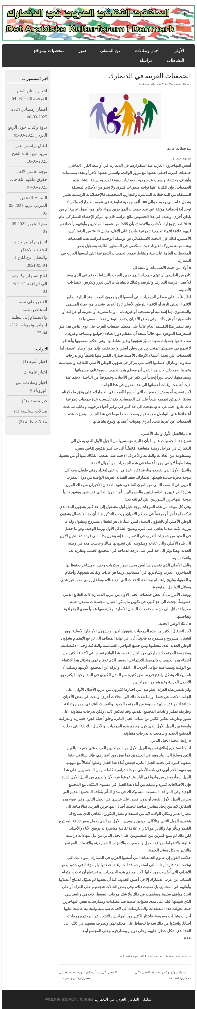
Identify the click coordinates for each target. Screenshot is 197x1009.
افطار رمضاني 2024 (29, 109)
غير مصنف (37, 400)
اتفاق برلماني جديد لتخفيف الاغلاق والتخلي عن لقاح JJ (30, 250)
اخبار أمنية (38, 361)
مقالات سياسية (33, 411)
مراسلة (146, 60)
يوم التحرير (37, 223)
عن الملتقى (110, 50)
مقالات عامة (155, 956)
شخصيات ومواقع (49, 50)
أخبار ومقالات (147, 50)
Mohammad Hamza (180, 84)
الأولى (178, 50)
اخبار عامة (38, 372)
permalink (141, 956)
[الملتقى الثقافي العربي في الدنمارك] (98, 39)
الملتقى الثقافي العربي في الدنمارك (123, 999)
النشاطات (175, 60)
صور (82, 50)
